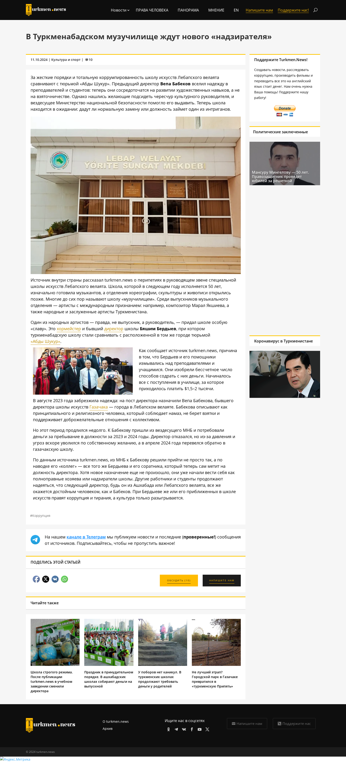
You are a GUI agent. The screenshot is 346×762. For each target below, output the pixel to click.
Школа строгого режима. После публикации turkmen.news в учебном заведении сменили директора (52, 681)
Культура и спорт (65, 59)
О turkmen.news (116, 721)
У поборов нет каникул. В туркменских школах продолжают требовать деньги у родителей (159, 679)
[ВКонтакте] (183, 728)
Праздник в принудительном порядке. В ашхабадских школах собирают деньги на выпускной (108, 679)
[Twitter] (206, 728)
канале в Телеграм (86, 537)
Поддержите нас (296, 723)
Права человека (152, 10)
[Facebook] (191, 728)
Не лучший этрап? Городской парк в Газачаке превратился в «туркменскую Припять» (215, 679)
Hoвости (118, 10)
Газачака (98, 407)
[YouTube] (199, 728)
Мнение (216, 10)
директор (113, 328)
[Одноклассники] (168, 728)
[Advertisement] (282, 260)
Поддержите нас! (293, 10)
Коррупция (41, 515)
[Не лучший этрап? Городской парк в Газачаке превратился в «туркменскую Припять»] (216, 664)
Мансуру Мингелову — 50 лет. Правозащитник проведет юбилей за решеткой (280, 176)
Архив (108, 728)
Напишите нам (249, 723)
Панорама (188, 10)
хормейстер (69, 328)
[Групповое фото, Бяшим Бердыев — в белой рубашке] (83, 393)
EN (236, 10)
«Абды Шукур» (45, 341)
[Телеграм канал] (175, 728)
